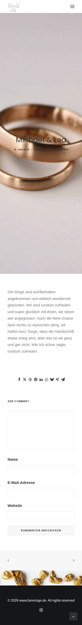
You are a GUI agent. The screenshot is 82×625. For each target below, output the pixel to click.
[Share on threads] (30, 379)
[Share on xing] (57, 379)
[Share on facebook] (19, 379)
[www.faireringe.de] (41, 5)
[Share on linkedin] (41, 379)
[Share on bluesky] (51, 379)
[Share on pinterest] (35, 379)
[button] (72, 6)
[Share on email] (62, 379)
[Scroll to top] (73, 616)
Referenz (42, 149)
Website (15, 506)
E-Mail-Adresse (21, 483)
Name (13, 459)
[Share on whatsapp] (46, 379)
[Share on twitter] (24, 379)
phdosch (63, 149)
